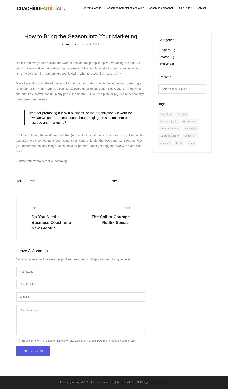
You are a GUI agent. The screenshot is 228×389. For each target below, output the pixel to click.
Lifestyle (69, 44)
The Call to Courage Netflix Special (111, 215)
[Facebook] (124, 180)
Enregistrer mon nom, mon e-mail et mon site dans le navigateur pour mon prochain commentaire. (78, 340)
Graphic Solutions (169, 128)
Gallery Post (189, 121)
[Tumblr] (144, 180)
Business (166, 50)
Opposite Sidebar (169, 135)
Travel (32, 181)
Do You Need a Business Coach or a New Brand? (51, 218)
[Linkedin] (137, 180)
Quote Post (190, 135)
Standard (165, 143)
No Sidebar (191, 128)
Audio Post (166, 114)
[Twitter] (131, 180)
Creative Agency (169, 121)
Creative (166, 57)
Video (191, 143)
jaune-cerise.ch (159, 382)
